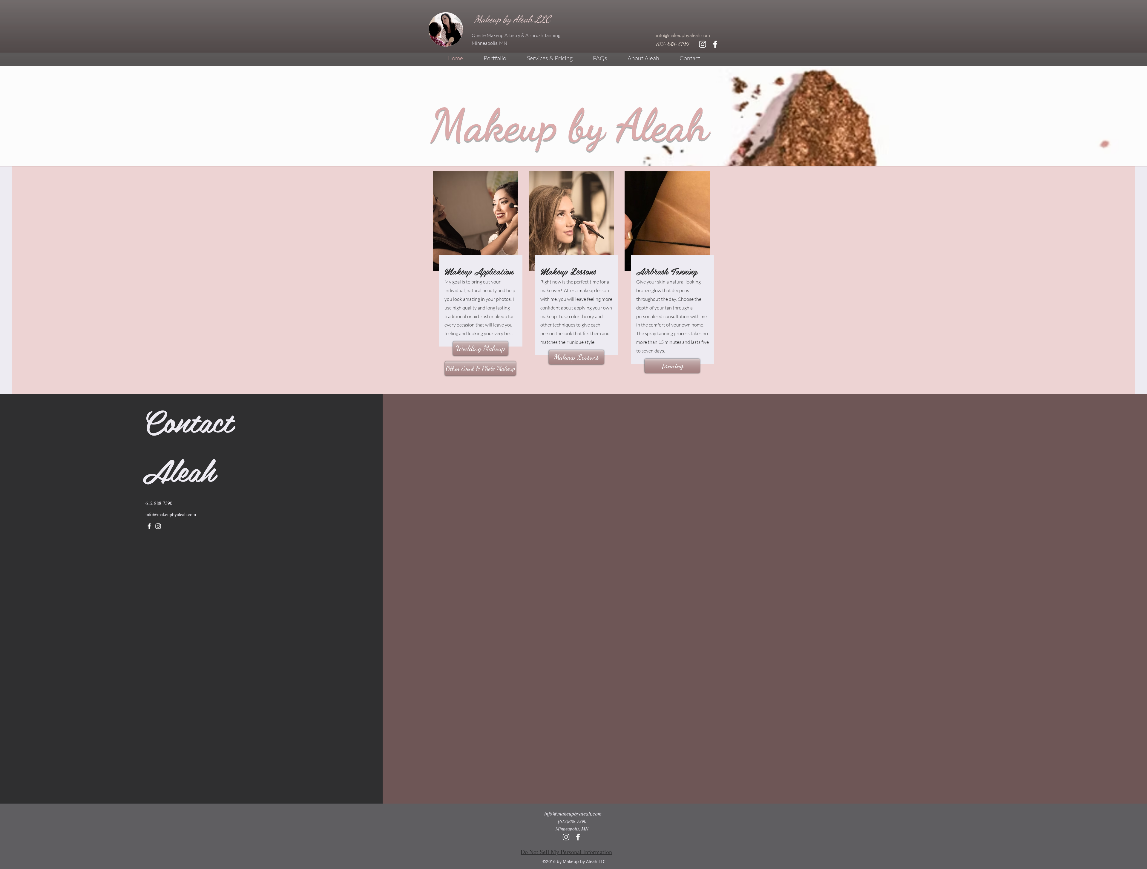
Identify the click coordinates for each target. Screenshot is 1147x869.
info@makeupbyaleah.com (683, 35)
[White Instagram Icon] (702, 44)
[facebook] (715, 44)
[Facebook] (149, 526)
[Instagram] (158, 526)
